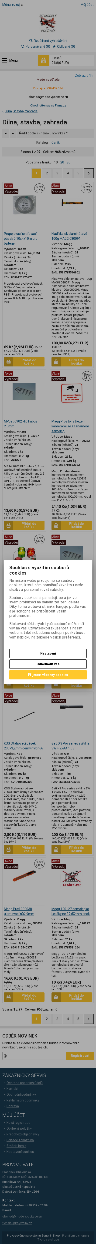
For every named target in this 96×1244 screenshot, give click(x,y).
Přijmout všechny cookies (48, 675)
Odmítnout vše (48, 664)
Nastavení (48, 653)
